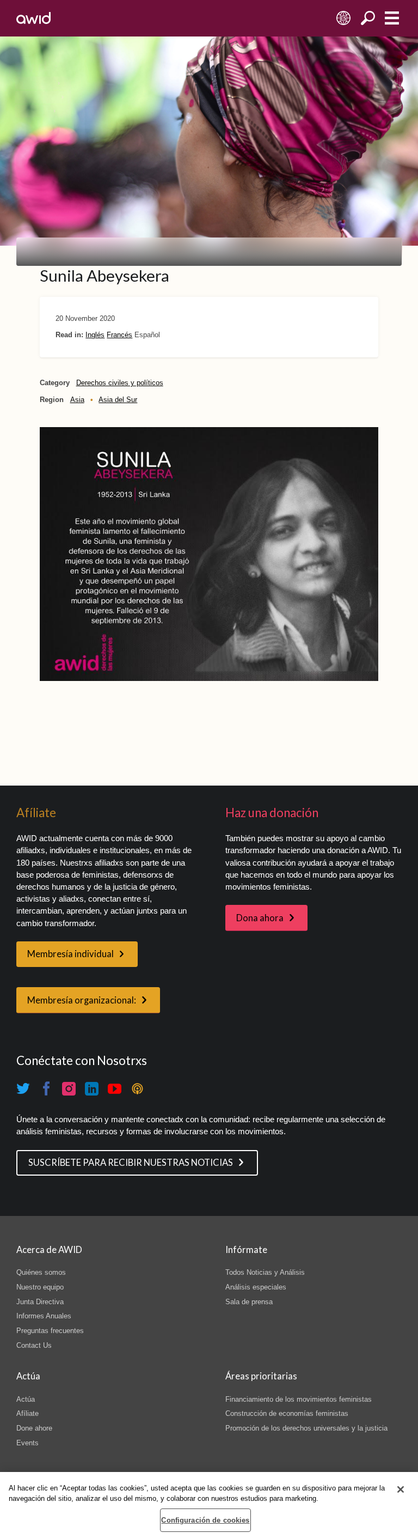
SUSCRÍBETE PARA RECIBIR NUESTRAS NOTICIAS (130, 1162)
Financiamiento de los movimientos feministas (298, 1399)
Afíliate (27, 1413)
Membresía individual (70, 953)
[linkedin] (92, 1088)
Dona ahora (260, 918)
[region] (209, 1505)
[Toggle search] (368, 18)
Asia (77, 400)
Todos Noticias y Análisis (265, 1272)
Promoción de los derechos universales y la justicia (306, 1428)
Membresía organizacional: (81, 1000)
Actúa (25, 1399)
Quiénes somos (41, 1272)
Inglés (94, 335)
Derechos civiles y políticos (119, 383)
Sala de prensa (249, 1302)
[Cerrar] (401, 1489)
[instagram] (69, 1088)
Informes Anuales (43, 1316)
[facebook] (46, 1088)
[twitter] (23, 1088)
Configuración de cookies (205, 1520)
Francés (119, 335)
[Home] (33, 18)
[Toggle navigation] (392, 18)
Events (27, 1443)
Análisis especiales (255, 1287)
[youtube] (115, 1088)
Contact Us (34, 1345)
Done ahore (34, 1428)
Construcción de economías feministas (286, 1413)
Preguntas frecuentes (50, 1331)
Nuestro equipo (40, 1287)
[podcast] (138, 1088)
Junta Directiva (40, 1302)
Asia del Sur (118, 400)
